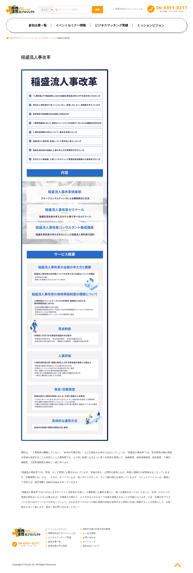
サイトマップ (89, 541)
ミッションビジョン (150, 25)
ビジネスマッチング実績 (111, 25)
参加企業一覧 (38, 25)
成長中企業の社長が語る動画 (96, 529)
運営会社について (91, 546)
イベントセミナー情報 (71, 25)
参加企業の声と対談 (57, 546)
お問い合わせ (89, 537)
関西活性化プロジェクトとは (129, 9)
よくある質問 (89, 533)
